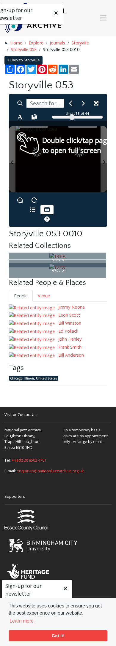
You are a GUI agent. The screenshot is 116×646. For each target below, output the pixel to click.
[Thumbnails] (47, 209)
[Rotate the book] (34, 200)
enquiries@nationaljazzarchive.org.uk (50, 470)
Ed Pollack (67, 331)
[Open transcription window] (34, 117)
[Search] (19, 103)
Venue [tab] (44, 296)
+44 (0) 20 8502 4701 (29, 460)
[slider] (72, 117)
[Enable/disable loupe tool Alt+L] (19, 200)
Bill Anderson (70, 355)
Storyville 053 (24, 49)
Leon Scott (68, 315)
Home (16, 43)
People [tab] (21, 296)
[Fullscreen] (96, 103)
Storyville (80, 43)
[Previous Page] (12, 159)
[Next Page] (104, 159)
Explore (36, 43)
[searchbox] (45, 103)
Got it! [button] (58, 635)
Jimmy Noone (71, 307)
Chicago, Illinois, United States (33, 378)
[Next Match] (83, 103)
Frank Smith (69, 347)
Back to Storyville (25, 60)
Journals (57, 43)
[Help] (47, 219)
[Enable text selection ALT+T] (19, 117)
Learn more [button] (22, 620)
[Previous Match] (70, 103)
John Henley (69, 339)
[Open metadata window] (32, 209)
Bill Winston (69, 323)
